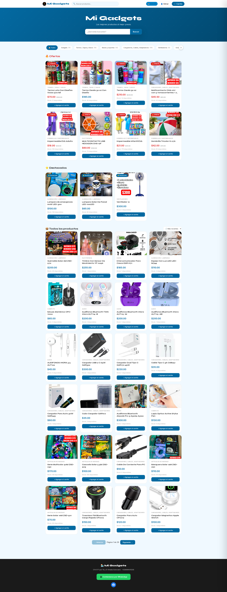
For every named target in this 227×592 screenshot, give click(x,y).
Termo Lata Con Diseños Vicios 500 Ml (59, 91)
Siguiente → (128, 542)
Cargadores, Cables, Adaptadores (138, 48)
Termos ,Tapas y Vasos (86, 48)
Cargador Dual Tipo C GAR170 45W (127, 364)
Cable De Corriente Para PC (131, 464)
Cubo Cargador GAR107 (94, 414)
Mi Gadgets (58, 3)
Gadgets (65, 48)
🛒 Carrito (178, 4)
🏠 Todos (52, 48)
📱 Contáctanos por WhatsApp (113, 577)
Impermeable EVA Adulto (60, 141)
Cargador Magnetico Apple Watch (165, 516)
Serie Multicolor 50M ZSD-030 (60, 465)
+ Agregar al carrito (61, 105)
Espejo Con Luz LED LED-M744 (164, 262)
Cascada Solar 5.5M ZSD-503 (95, 465)
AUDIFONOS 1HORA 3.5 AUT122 (59, 364)
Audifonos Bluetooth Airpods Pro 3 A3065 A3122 (130, 415)
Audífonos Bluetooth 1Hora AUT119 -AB (165, 313)
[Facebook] (113, 584)
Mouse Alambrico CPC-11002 (59, 313)
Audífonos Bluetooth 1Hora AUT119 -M (130, 313)
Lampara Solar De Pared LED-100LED (94, 203)
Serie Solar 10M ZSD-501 (59, 515)
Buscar (136, 32)
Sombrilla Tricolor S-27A (163, 141)
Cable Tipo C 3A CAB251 (163, 363)
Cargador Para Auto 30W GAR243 (60, 415)
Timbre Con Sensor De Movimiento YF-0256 (93, 262)
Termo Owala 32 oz (126, 90)
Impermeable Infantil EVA (129, 141)
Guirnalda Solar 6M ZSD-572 (59, 262)
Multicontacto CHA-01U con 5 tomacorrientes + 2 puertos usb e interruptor (164, 91)
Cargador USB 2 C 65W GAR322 (94, 364)
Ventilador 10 (123, 202)
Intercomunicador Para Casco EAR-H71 (129, 262)
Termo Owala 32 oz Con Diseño (94, 91)
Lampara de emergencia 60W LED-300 (60, 203)
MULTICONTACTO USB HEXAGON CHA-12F (93, 142)
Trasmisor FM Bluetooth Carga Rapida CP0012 (94, 516)
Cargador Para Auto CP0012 (127, 516)
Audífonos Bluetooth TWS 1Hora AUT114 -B (95, 313)
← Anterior (98, 542)
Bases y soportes (110, 48)
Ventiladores (164, 48)
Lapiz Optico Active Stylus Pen (164, 415)
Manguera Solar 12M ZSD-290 (164, 465)
